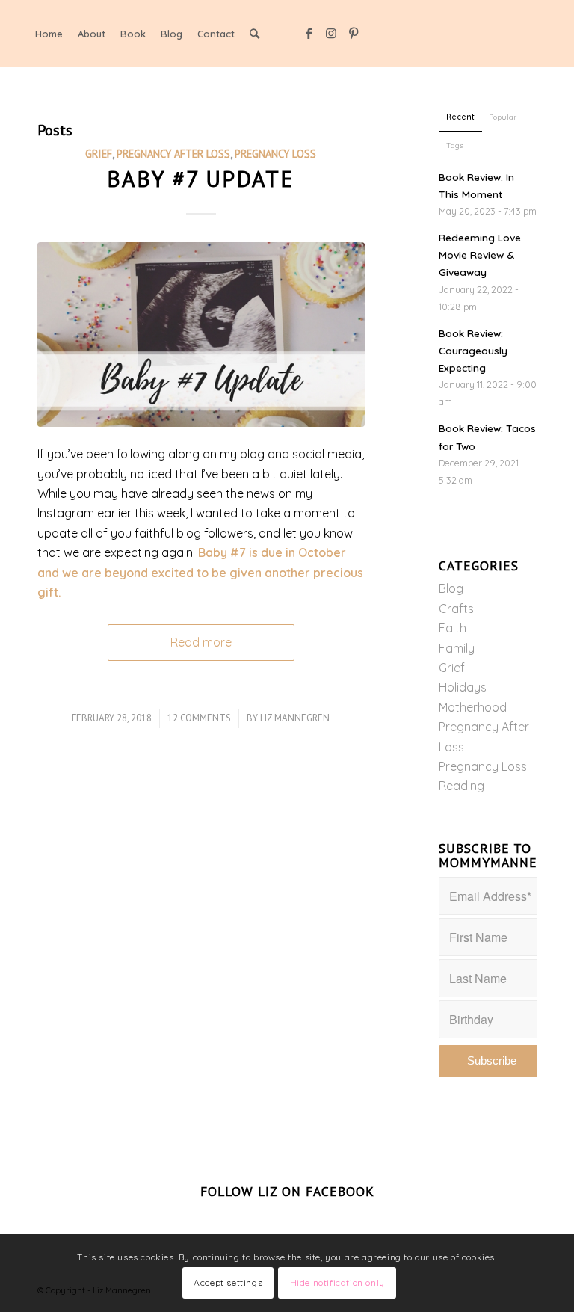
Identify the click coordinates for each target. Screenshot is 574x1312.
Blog (451, 588)
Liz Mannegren (295, 718)
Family (457, 648)
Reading (461, 785)
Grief (98, 154)
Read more (201, 642)
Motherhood (473, 707)
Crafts (456, 608)
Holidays (463, 687)
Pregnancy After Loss (173, 154)
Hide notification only (337, 1282)
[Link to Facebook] (308, 33)
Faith (452, 627)
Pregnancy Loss (275, 154)
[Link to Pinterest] (353, 33)
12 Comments (199, 718)
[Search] (254, 33)
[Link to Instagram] (331, 33)
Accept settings (228, 1282)
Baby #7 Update (200, 178)
